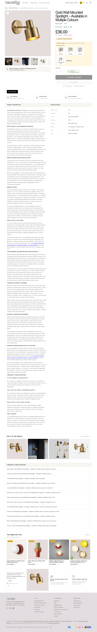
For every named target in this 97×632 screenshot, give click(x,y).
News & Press (77, 605)
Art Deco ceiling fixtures (66, 621)
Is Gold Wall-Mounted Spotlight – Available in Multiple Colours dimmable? (26, 478)
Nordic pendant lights (39, 621)
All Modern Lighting (39, 611)
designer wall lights (39, 243)
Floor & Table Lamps (39, 605)
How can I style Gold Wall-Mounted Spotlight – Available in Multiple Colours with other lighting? (32, 525)
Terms (50, 627)
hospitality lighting (33, 245)
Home (6, 8)
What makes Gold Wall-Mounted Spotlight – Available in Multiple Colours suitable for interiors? (31, 469)
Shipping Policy (57, 605)
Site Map (56, 616)
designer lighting (11, 245)
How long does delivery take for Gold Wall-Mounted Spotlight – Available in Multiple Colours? (31, 516)
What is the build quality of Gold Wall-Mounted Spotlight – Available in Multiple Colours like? (31, 497)
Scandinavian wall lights (27, 621)
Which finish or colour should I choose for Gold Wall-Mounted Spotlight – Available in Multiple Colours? (34, 492)
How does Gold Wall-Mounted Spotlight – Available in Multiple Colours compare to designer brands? (33, 511)
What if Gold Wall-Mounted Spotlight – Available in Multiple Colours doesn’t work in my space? (31, 521)
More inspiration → (85, 436)
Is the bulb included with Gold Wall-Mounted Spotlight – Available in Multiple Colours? (29, 473)
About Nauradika (78, 603)
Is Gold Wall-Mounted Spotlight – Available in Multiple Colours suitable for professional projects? (32, 506)
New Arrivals (37, 607)
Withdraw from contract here (61, 609)
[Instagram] (10, 608)
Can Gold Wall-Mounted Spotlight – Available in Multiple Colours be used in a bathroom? (30, 488)
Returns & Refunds (58, 607)
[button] (83, 2)
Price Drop (36, 609)
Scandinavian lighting (22, 245)
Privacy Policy (57, 611)
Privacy (46, 627)
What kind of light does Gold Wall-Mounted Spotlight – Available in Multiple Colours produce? (31, 483)
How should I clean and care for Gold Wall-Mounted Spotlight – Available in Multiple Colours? (31, 502)
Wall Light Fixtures (13, 8)
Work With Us (77, 607)
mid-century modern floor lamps (51, 621)
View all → (87, 534)
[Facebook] (7, 608)
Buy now (74, 82)
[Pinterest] (13, 608)
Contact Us (56, 600)
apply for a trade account (54, 623)
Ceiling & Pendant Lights (40, 603)
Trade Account (77, 600)
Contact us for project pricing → (17, 70)
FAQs (55, 603)
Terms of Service (58, 613)
